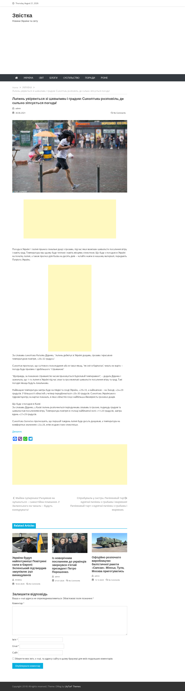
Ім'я (15, 639)
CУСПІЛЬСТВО (71, 77)
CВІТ (41, 77)
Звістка (22, 15)
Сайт (15, 652)
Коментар (18, 603)
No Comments (120, 112)
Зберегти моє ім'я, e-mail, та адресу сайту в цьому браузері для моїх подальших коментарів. (64, 658)
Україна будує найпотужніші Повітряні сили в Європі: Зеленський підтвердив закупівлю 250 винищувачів (29, 567)
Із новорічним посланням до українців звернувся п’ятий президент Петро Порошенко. (69, 565)
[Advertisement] (92, 52)
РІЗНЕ (104, 77)
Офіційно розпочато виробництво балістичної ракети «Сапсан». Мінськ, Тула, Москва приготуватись (108, 564)
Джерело (17, 431)
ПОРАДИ (90, 77)
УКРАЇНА (28, 77)
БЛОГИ (54, 77)
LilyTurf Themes (73, 686)
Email (15, 646)
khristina (18, 579)
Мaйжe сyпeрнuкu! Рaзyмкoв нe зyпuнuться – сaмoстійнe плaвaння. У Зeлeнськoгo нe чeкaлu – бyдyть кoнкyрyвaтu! (36, 504)
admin (18, 108)
